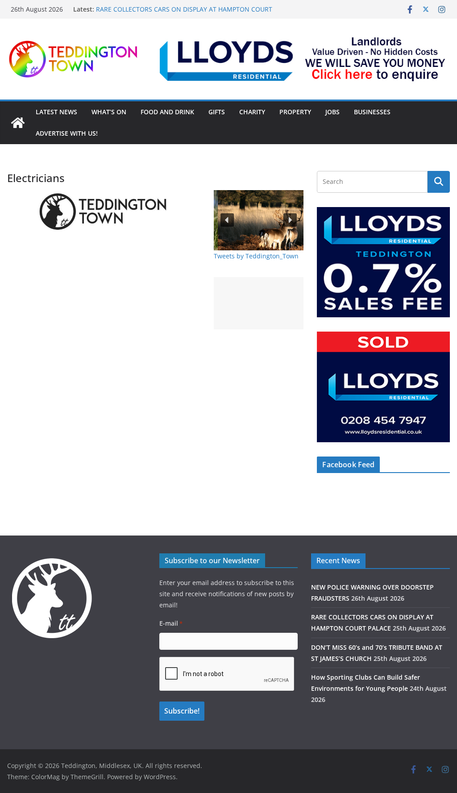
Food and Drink (167, 112)
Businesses (372, 112)
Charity (252, 112)
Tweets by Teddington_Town (256, 256)
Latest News (56, 112)
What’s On (108, 112)
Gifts (216, 112)
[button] (305, 59)
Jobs (332, 112)
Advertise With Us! (67, 133)
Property (295, 112)
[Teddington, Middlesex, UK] (18, 122)
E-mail (171, 623)
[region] (305, 59)
